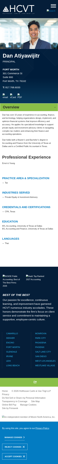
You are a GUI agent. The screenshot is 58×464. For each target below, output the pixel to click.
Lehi (8, 361)
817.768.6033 (12, 87)
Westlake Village (45, 365)
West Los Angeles (45, 361)
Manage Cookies (28, 405)
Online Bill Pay (9, 405)
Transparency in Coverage (14, 401)
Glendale (11, 352)
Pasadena (40, 342)
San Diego (41, 356)
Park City (40, 338)
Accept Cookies (13, 456)
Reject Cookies (13, 447)
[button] (35, 382)
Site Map (35, 401)
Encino (10, 342)
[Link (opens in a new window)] (20, 96)
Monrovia (40, 333)
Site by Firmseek (10, 408)
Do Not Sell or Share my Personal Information (24, 398)
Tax (6, 183)
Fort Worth (11, 69)
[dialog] (29, 443)
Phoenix (39, 347)
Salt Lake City (43, 352)
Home (5, 391)
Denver (10, 338)
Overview (11, 107)
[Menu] (53, 6)
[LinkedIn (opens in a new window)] (22, 381)
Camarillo (12, 333)
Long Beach (13, 365)
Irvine (9, 356)
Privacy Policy (42, 428)
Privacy (5, 394)
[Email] (5, 96)
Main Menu (22, 3)
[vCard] (13, 96)
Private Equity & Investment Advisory (21, 197)
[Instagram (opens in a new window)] (29, 381)
